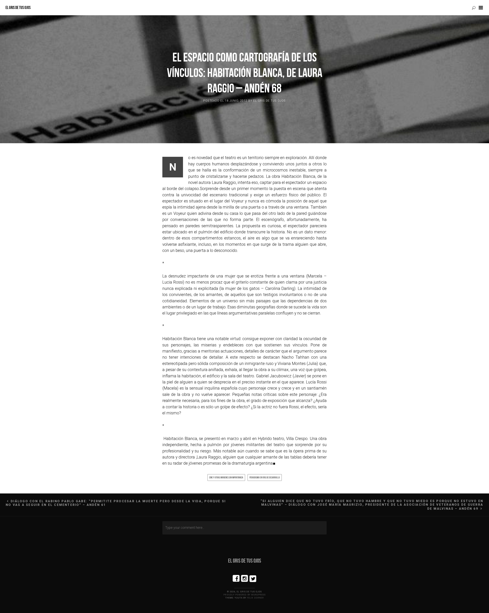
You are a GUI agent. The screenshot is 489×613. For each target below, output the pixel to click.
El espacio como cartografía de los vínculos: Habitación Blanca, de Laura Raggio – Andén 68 (244, 72)
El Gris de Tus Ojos (18, 7)
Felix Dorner (255, 598)
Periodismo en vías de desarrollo (264, 477)
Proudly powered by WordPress (244, 595)
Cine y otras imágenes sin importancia (226, 477)
